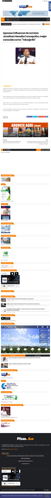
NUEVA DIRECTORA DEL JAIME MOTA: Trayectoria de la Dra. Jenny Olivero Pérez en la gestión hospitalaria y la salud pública (26, 309)
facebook (47, 149)
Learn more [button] (40, 495)
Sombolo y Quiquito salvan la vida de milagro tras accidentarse (20, 298)
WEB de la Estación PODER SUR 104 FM (9, 486)
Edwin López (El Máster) (12, 449)
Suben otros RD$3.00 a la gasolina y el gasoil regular (24, 134)
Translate (11, 267)
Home (4, 29)
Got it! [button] (47, 495)
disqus (42, 149)
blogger (38, 149)
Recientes (13, 355)
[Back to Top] (49, 490)
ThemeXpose (32, 489)
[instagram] (44, 1)
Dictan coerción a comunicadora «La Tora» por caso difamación (40, 134)
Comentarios (38, 355)
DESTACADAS (39, 24)
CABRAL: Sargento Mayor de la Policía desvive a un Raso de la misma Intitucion (23, 304)
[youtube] (46, 1)
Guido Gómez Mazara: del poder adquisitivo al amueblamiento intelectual (9, 134)
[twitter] (48, 1)
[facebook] (43, 1)
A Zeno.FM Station (4, 288)
